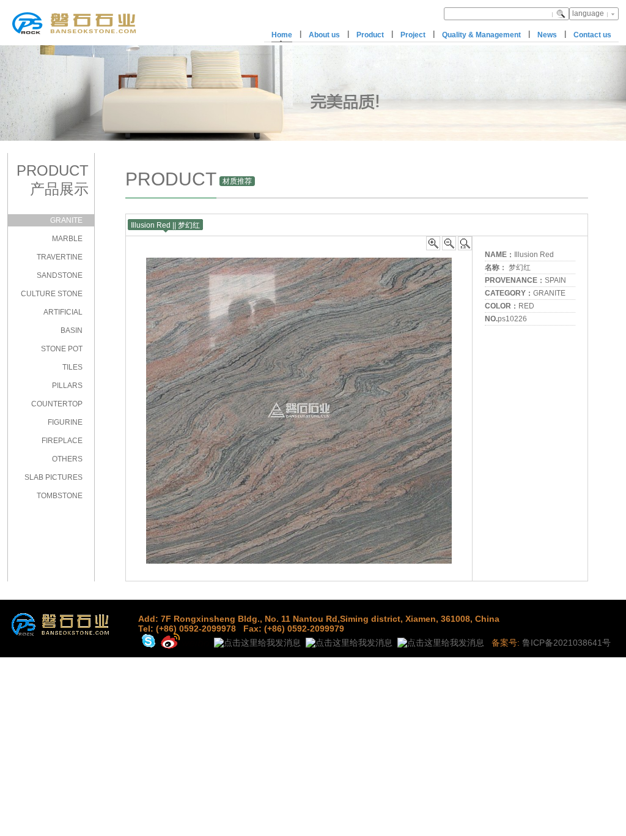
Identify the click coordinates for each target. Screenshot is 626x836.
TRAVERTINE (60, 257)
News (547, 35)
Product (370, 35)
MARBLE (67, 238)
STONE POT (62, 349)
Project (412, 35)
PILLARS (67, 385)
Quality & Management (481, 35)
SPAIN (555, 280)
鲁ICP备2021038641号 (566, 643)
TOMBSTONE (60, 495)
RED (526, 306)
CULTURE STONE (52, 293)
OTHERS (67, 459)
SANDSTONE (60, 275)
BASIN (72, 330)
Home (281, 35)
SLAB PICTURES (53, 477)
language (588, 13)
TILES (72, 367)
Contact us (592, 35)
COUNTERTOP (57, 404)
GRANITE (66, 220)
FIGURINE (65, 422)
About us (324, 35)
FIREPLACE (62, 440)
